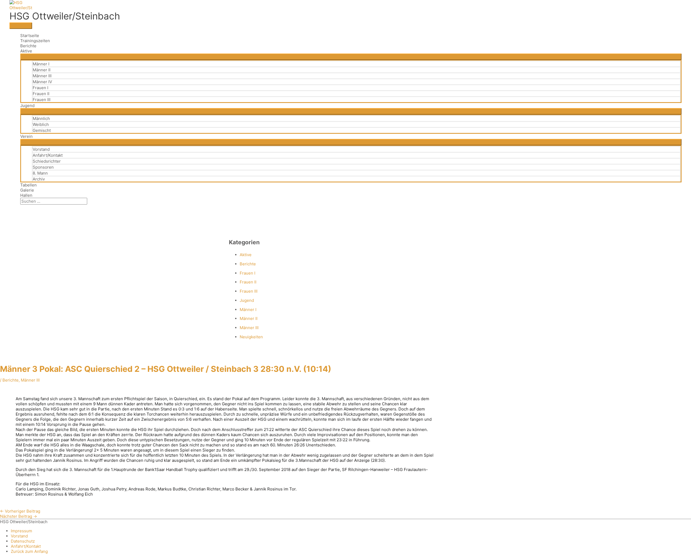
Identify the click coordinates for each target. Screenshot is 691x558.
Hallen (26, 195)
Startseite (29, 35)
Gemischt (42, 130)
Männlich (41, 118)
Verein (26, 136)
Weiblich (41, 124)
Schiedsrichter (47, 161)
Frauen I (40, 87)
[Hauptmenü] (20, 25)
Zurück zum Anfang (29, 551)
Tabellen (28, 185)
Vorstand (41, 149)
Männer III (42, 75)
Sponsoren (43, 167)
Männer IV (42, 81)
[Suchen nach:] (53, 201)
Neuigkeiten (251, 336)
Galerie (27, 190)
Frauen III (41, 99)
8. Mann (40, 173)
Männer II (41, 69)
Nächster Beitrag (18, 516)
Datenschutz (23, 541)
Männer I (41, 63)
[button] (21, 207)
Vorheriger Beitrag (20, 511)
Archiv (39, 179)
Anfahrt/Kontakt (48, 155)
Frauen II (41, 93)
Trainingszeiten (35, 40)
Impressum (21, 530)
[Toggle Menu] (351, 57)
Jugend (27, 105)
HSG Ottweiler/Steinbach (64, 16)
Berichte (28, 45)
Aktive (26, 51)
